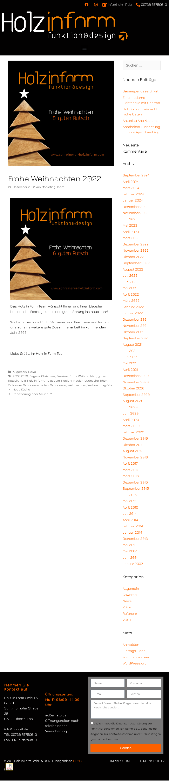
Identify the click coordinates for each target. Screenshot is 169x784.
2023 (24, 376)
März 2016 (131, 476)
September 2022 (136, 263)
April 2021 (130, 369)
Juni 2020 (130, 413)
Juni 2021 (130, 357)
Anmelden (131, 644)
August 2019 (132, 451)
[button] (84, 48)
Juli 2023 (130, 219)
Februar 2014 (133, 526)
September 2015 (136, 488)
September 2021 (136, 338)
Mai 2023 (130, 225)
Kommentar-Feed (136, 657)
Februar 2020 (133, 432)
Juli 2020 (130, 407)
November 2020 (136, 382)
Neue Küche (21, 389)
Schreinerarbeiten (36, 385)
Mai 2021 (129, 363)
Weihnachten (77, 385)
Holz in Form (35, 380)
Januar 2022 (133, 313)
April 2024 (130, 182)
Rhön (104, 380)
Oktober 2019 (133, 445)
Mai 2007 (130, 551)
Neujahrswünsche (86, 380)
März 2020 (131, 426)
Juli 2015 (130, 495)
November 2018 (135, 457)
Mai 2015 (129, 501)
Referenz (130, 613)
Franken (62, 376)
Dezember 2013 (135, 538)
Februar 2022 (133, 307)
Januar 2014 (132, 532)
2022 (16, 376)
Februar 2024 (133, 194)
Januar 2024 (133, 200)
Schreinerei (58, 385)
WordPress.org (135, 663)
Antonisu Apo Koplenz (140, 121)
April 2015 (130, 507)
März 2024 (131, 188)
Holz (23, 380)
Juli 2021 (129, 351)
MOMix (77, 760)
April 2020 (131, 420)
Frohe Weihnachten (82, 376)
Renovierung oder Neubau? (32, 394)
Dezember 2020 (136, 376)
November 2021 (135, 326)
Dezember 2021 (135, 319)
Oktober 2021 (133, 332)
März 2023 (131, 238)
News (32, 371)
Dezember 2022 (136, 244)
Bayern (34, 376)
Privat (127, 607)
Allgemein (20, 371)
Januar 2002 (133, 564)
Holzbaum (53, 380)
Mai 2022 (130, 288)
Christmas (48, 376)
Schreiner (15, 385)
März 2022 (131, 300)
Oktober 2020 (133, 388)
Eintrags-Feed (134, 651)
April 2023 (131, 232)
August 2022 (133, 269)
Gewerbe (130, 595)
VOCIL (127, 620)
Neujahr (66, 380)
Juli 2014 (129, 513)
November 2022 (136, 250)
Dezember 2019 (135, 438)
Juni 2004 (130, 557)
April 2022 (131, 294)
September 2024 (136, 175)
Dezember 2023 (136, 207)
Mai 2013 (129, 545)
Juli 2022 (130, 275)
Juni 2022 (130, 282)
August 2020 (133, 401)
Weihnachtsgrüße (100, 385)
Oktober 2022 (133, 257)
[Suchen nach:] (142, 65)
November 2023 (136, 213)
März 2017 (130, 470)
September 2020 (136, 395)
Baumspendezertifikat (140, 91)
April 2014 (130, 520)
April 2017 (130, 463)
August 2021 (132, 344)
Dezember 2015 (135, 482)
